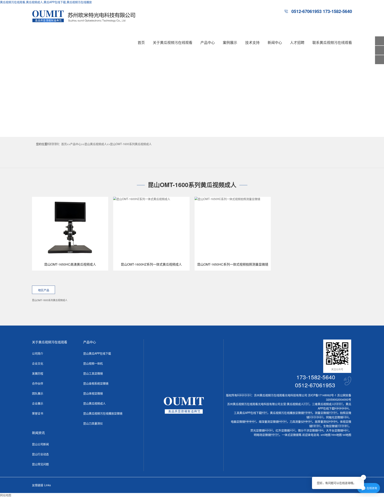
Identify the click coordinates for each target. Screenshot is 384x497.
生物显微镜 (330, 426)
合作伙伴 (37, 383)
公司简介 (37, 353)
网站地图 (5, 495)
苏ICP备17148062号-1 (322, 395)
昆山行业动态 (40, 454)
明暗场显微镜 (262, 435)
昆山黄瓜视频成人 (95, 144)
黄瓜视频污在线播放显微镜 (287, 413)
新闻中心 (275, 42)
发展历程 (37, 373)
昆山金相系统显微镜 (95, 383)
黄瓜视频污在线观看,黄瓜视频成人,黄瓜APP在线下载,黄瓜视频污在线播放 (46, 2)
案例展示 (230, 42)
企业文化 (37, 363)
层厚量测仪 (322, 421)
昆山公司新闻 (40, 444)
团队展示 (37, 393)
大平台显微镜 (334, 430)
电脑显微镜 (238, 421)
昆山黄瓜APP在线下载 (97, 353)
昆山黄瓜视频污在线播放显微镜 (102, 413)
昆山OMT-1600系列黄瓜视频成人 (131, 144)
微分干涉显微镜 (308, 430)
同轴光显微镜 (334, 417)
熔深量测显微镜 (268, 421)
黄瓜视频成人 (295, 404)
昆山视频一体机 (93, 363)
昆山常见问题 (40, 464)
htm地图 (336, 435)
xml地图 (326, 435)
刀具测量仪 (297, 421)
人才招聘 (297, 42)
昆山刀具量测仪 (93, 423)
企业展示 (37, 403)
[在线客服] (379, 50)
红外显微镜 (283, 430)
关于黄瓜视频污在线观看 (172, 42)
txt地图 (347, 435)
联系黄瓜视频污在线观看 (332, 42)
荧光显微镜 (257, 430)
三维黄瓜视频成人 (323, 404)
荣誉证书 (37, 413)
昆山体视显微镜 (93, 393)
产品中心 (207, 42)
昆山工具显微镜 (93, 373)
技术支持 (252, 42)
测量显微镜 (322, 413)
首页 (141, 42)
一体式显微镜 (290, 435)
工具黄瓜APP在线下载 (248, 413)
